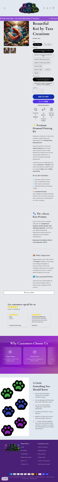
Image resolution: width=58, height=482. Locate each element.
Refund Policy (42, 454)
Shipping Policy (42, 450)
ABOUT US (23, 461)
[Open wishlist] (50, 8)
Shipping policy (33, 478)
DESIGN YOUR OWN (26, 457)
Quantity (35, 88)
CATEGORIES (24, 454)
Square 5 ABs (38, 69)
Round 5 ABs (38, 66)
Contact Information (44, 461)
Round (48, 69)
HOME (22, 447)
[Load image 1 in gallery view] (7, 50)
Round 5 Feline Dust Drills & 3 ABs (43, 51)
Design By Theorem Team (20, 477)
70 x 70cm (47, 44)
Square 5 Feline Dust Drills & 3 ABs (43, 55)
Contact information (40, 477)
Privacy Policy (42, 457)
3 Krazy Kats (11, 477)
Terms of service (50, 477)
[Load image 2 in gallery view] (13, 50)
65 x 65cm (37, 44)
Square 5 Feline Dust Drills (42, 62)
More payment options (43, 105)
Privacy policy (30, 477)
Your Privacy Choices (44, 464)
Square (36, 73)
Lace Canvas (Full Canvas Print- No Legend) (43, 79)
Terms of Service (43, 447)
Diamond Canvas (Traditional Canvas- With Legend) (43, 84)
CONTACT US (24, 464)
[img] (30, 307)
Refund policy (25, 478)
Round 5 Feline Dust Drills (41, 59)
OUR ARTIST (24, 450)
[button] (4, 8)
